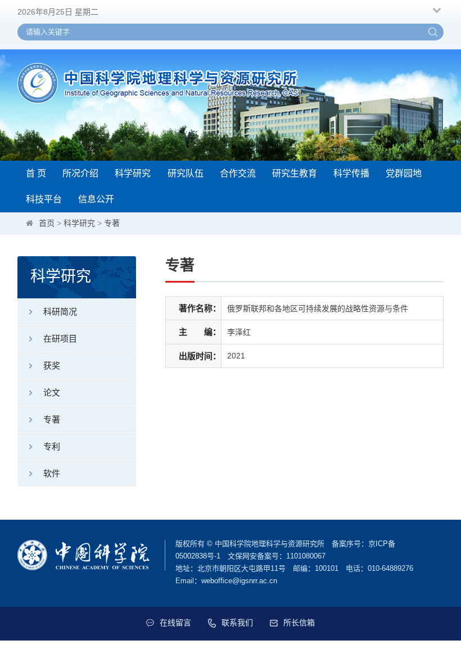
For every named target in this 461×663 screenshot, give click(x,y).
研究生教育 (294, 173)
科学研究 (133, 173)
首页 (47, 223)
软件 (51, 473)
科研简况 (60, 311)
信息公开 (96, 199)
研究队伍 (186, 173)
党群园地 (404, 173)
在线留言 (175, 622)
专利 (51, 446)
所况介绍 (80, 173)
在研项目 (60, 338)
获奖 (51, 365)
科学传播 (351, 173)
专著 (112, 223)
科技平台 (44, 199)
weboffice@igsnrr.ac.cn (239, 580)
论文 (51, 392)
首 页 (36, 173)
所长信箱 (299, 622)
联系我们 (237, 622)
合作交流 (238, 173)
